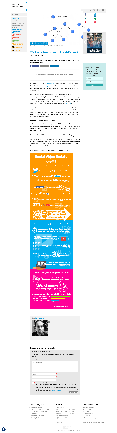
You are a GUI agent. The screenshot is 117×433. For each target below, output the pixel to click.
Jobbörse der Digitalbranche (65, 418)
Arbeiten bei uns (88, 413)
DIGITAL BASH (18, 47)
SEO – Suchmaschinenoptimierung (40, 409)
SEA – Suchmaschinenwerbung (39, 411)
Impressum (87, 415)
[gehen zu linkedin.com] (100, 10)
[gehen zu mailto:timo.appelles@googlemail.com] (49, 322)
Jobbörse (17, 38)
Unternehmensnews (18, 23)
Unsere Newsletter (18, 25)
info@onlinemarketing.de (64, 386)
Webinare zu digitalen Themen (65, 413)
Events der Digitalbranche (64, 420)
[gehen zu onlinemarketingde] (94, 10)
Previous (85, 42)
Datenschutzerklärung (57, 390)
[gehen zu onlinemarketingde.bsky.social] (103, 10)
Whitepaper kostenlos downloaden (66, 411)
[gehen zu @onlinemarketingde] (97, 10)
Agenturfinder (61, 407)
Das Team (86, 411)
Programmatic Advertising (38, 415)
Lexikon (15, 27)
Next (104, 42)
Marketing (45, 86)
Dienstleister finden (62, 415)
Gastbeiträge (87, 409)
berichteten (68, 103)
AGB (85, 420)
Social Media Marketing (37, 407)
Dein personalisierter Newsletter (66, 409)
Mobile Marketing (41, 46)
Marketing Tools (35, 418)
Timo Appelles (39, 318)
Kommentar (35, 360)
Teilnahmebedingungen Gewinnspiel (94, 422)
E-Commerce (34, 413)
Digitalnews (16, 21)
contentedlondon (49, 83)
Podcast (59, 422)
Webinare (17, 32)
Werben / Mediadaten (90, 407)
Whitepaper (18, 29)
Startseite (32, 46)
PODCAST (17, 50)
